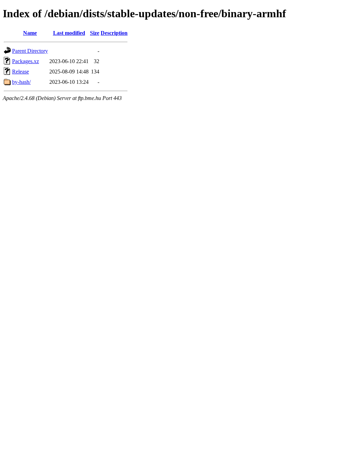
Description (114, 33)
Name (30, 33)
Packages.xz (25, 61)
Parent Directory (30, 51)
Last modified (69, 33)
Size (94, 33)
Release (20, 71)
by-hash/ (21, 82)
